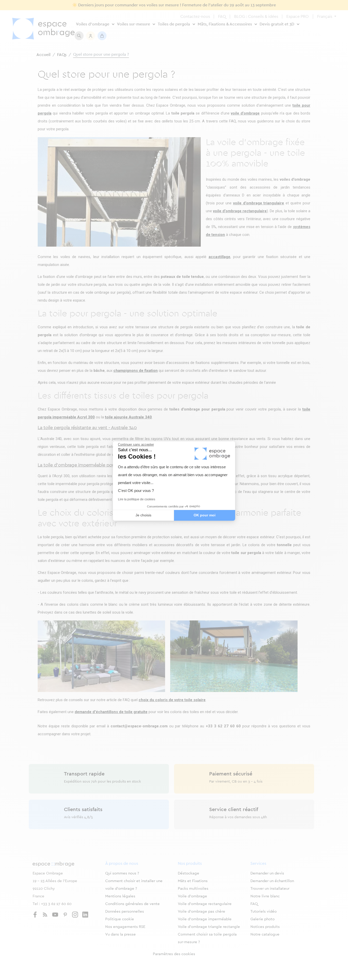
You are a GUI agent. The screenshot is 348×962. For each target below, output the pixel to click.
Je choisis (143, 515)
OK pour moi (205, 515)
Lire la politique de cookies (136, 499)
